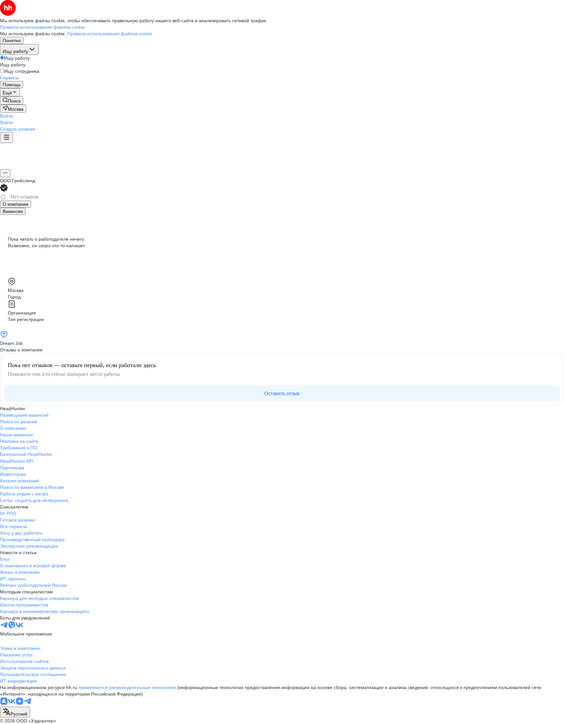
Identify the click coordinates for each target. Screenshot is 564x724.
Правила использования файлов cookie (109, 33)
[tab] (15, 204)
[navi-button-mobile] (6, 137)
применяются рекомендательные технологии (127, 687)
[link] (11, 100)
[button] (6, 116)
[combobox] (15, 712)
